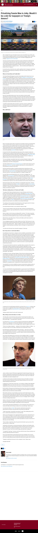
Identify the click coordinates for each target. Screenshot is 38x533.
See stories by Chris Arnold (11, 458)
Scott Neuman (10, 21)
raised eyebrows (12, 170)
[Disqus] (19, 484)
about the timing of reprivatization (27, 198)
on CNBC (17, 183)
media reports (32, 183)
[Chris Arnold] (3, 454)
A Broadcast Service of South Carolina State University (17, 524)
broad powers (9, 165)
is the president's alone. (24, 195)
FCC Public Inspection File (17, 526)
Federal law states (31, 154)
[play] (2, 4)
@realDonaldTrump (16, 308)
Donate (34, 1)
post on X (28, 306)
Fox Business (11, 321)
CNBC (12, 199)
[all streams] (36, 4)
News (2, 10)
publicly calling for (6, 258)
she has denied (11, 175)
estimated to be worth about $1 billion (22, 257)
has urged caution (29, 193)
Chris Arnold (6, 21)
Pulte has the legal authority (17, 163)
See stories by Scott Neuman (6, 466)
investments (9, 260)
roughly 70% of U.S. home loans (12, 58)
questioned (13, 149)
